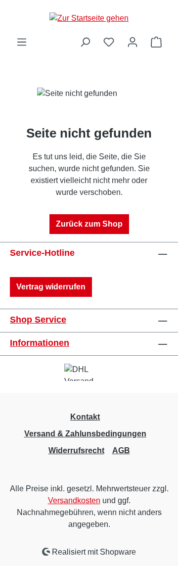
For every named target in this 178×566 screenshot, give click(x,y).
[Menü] (22, 42)
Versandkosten (74, 500)
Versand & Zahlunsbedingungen (85, 433)
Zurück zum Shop (89, 224)
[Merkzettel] (109, 42)
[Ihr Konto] (132, 42)
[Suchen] (85, 42)
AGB (121, 450)
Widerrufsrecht (76, 450)
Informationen (39, 343)
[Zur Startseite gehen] (89, 18)
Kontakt (85, 417)
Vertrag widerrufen (51, 287)
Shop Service (38, 320)
